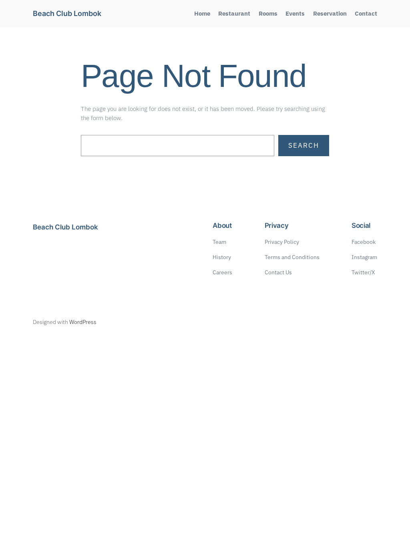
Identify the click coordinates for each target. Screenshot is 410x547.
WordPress (82, 322)
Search (303, 145)
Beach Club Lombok (67, 13)
